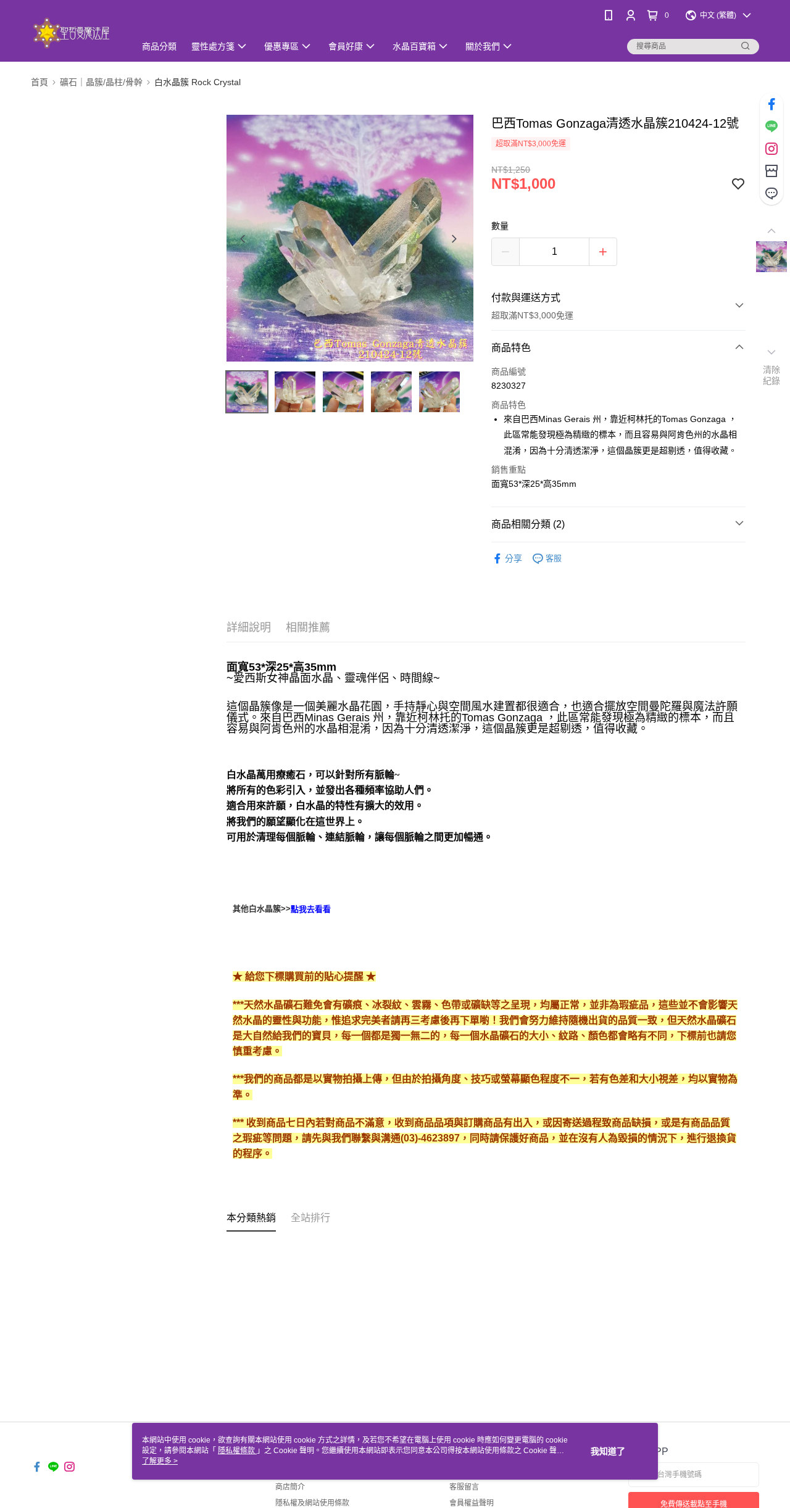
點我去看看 (311, 909)
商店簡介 (290, 1487)
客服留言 (464, 1487)
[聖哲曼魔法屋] (75, 32)
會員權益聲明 (471, 1503)
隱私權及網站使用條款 (312, 1503)
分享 (513, 558)
